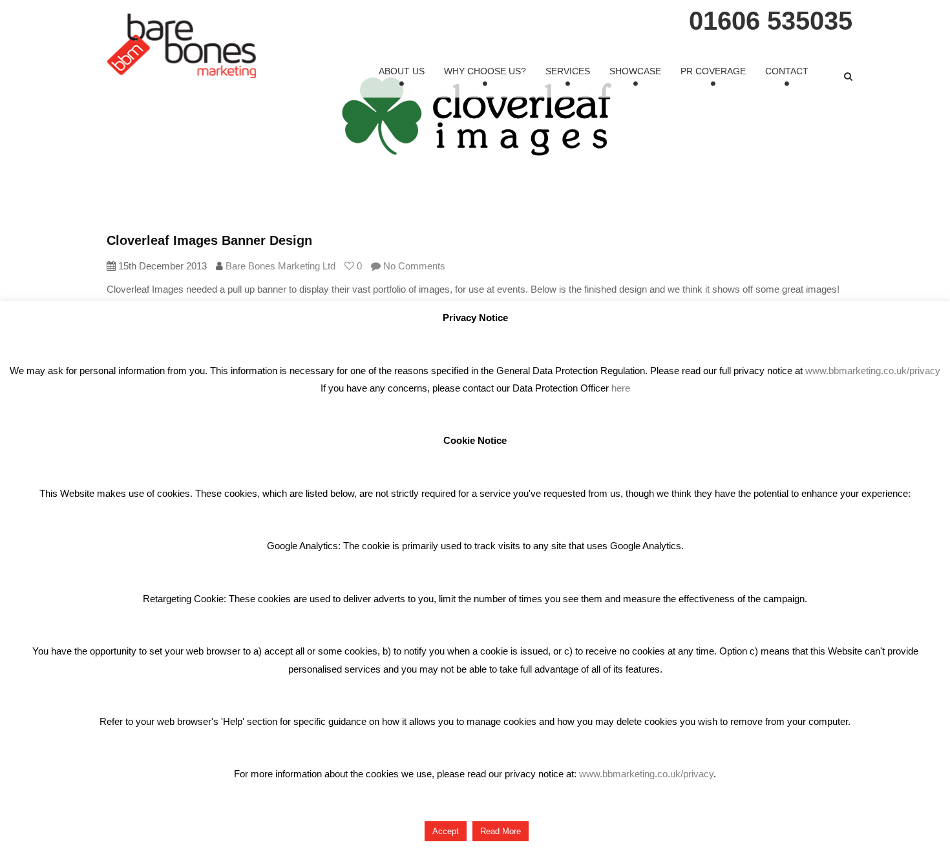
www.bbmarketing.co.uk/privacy (872, 370)
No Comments (413, 265)
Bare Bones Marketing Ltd (280, 265)
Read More (500, 831)
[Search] (848, 76)
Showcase (635, 71)
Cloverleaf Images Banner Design (209, 240)
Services (567, 71)
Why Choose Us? (485, 71)
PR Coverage (713, 71)
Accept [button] (445, 831)
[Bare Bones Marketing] (182, 46)
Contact (786, 71)
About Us (402, 71)
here (620, 388)
